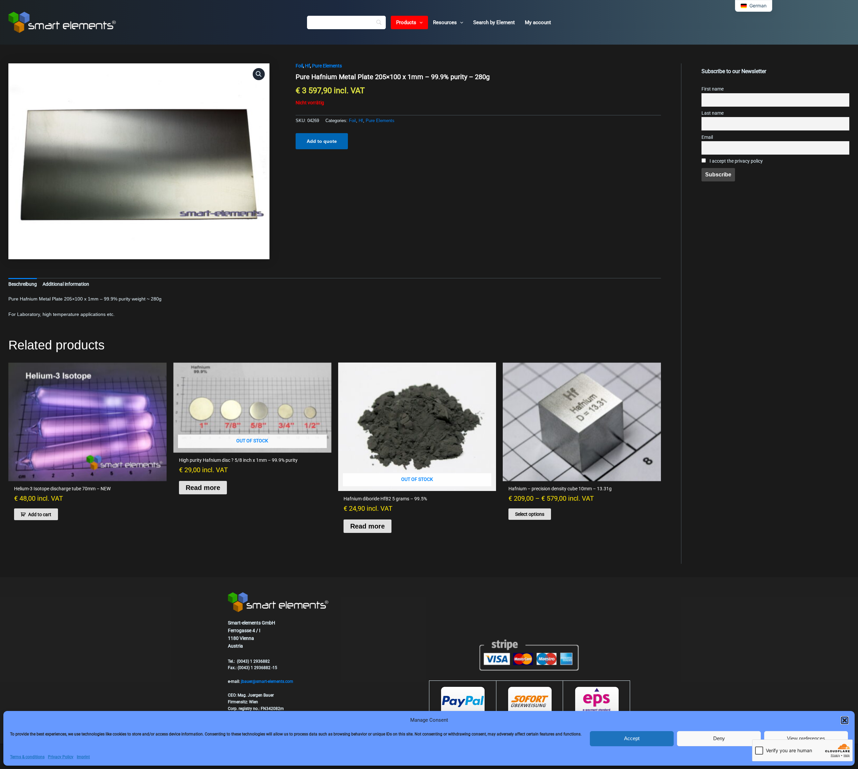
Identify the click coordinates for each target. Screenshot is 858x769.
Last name (712, 113)
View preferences (806, 738)
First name (712, 89)
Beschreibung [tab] (22, 284)
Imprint (83, 757)
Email (707, 137)
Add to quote (322, 141)
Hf (307, 65)
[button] (844, 720)
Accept (631, 738)
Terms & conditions (27, 757)
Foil (299, 65)
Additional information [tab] (66, 284)
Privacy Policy (60, 757)
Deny (719, 738)
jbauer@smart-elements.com (267, 681)
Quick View (87, 475)
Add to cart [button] (39, 514)
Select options (529, 514)
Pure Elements (327, 65)
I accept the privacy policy (736, 161)
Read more (203, 487)
